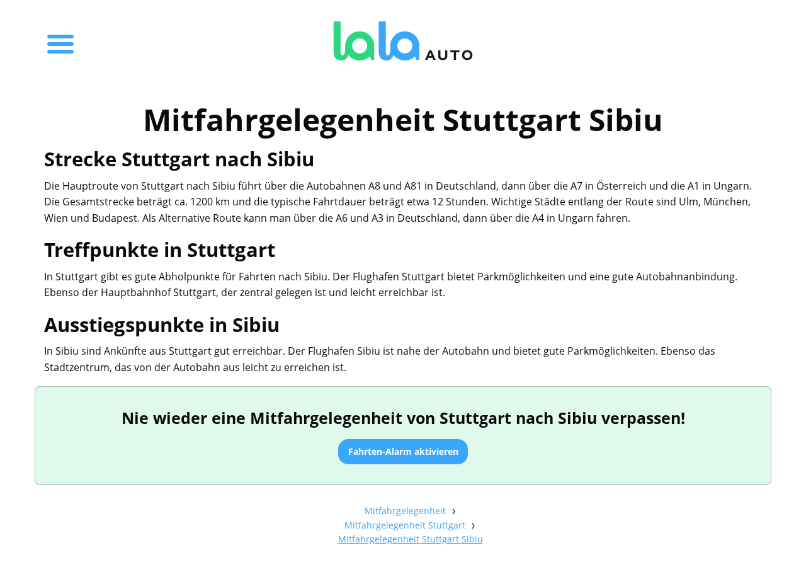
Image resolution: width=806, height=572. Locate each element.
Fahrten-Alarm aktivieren (403, 451)
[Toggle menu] (60, 41)
